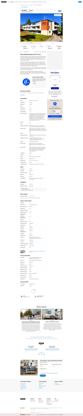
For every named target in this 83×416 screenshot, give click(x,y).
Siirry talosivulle (31, 245)
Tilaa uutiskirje (43, 375)
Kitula (55, 349)
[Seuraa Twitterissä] (41, 354)
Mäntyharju (36, 349)
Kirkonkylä (59, 46)
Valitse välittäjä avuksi (23, 388)
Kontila (46, 348)
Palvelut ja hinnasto (41, 383)
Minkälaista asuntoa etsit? (44, 364)
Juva (33, 348)
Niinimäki (56, 348)
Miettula (50, 349)
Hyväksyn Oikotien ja (49, 373)
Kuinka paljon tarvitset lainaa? (55, 75)
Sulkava (29, 348)
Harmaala (46, 349)
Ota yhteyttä (40, 388)
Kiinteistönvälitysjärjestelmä (42, 385)
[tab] (31, 43)
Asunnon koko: (53, 111)
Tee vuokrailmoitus (22, 384)
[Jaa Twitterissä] (43, 52)
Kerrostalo (50, 48)
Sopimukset (40, 384)
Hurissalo (49, 348)
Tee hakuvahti (56, 383)
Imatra (30, 349)
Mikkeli (31, 348)
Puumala (59, 48)
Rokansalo (52, 349)
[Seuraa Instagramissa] (44, 354)
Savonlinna (32, 349)
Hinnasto (21, 389)
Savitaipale (35, 348)
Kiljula (58, 348)
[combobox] (57, 366)
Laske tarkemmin (55, 88)
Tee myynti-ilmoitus (22, 383)
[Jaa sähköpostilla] (45, 52)
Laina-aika (55, 79)
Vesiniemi (58, 349)
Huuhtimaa (52, 348)
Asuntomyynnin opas (23, 385)
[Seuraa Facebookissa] (39, 354)
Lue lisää (34, 83)
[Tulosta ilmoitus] (20, 52)
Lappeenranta (26, 349)
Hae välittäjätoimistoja (57, 384)
